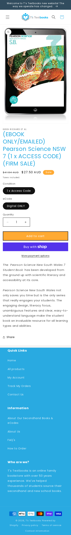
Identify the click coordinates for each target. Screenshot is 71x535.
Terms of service (51, 525)
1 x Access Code (19, 191)
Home (12, 360)
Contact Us (16, 394)
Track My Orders (19, 386)
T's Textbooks (33, 520)
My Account (16, 377)
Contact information (37, 530)
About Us (14, 431)
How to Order (17, 448)
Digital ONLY (16, 206)
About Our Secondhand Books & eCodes (30, 420)
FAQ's (11, 440)
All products (16, 369)
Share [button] (11, 337)
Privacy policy (30, 525)
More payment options (35, 255)
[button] (7, 17)
